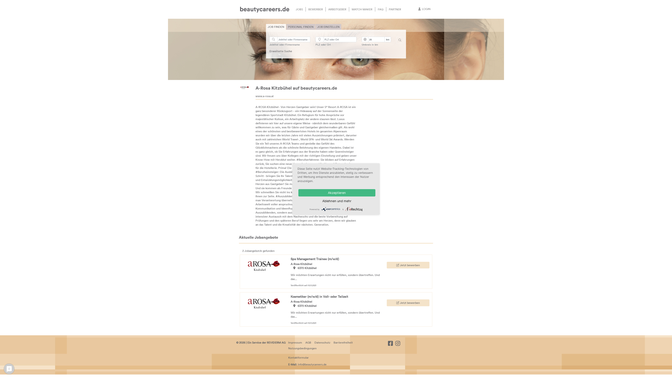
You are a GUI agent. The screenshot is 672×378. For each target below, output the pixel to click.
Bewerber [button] (315, 9)
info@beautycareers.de (312, 364)
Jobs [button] (299, 9)
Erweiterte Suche (281, 51)
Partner (395, 9)
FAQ (380, 9)
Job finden (276, 27)
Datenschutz (322, 342)
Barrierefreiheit (343, 342)
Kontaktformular (298, 357)
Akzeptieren (337, 193)
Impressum (295, 342)
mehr (347, 201)
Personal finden (300, 27)
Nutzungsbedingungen (302, 348)
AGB (308, 342)
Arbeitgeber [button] (337, 9)
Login (426, 9)
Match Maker (362, 9)
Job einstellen (328, 27)
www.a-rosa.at (264, 96)
